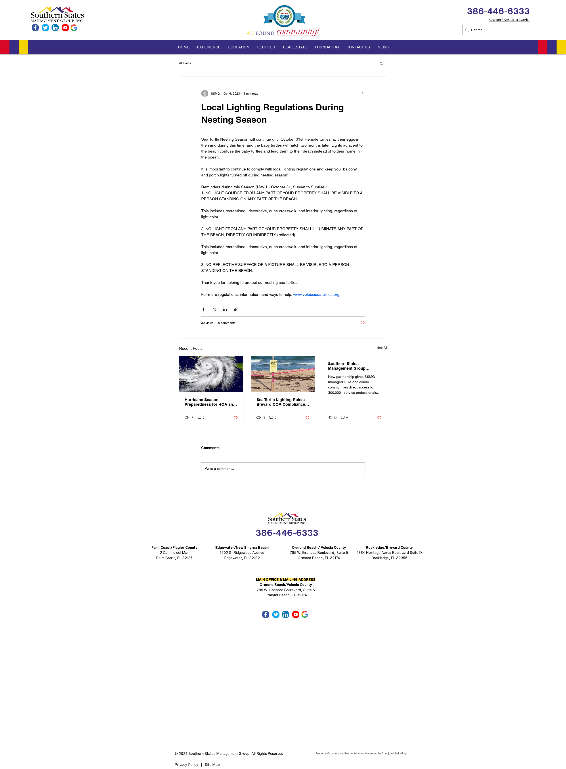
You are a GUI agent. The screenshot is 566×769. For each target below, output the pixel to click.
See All (382, 347)
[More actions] (362, 93)
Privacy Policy (186, 764)
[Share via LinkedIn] (225, 309)
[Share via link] (236, 309)
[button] (208, 47)
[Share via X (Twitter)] (214, 309)
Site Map (212, 764)
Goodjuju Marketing (394, 753)
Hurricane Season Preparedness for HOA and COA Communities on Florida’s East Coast (210, 402)
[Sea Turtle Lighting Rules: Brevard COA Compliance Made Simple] (283, 374)
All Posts (185, 63)
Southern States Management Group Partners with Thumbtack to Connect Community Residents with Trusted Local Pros (354, 366)
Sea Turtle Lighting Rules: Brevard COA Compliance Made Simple (280, 402)
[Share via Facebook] (203, 309)
